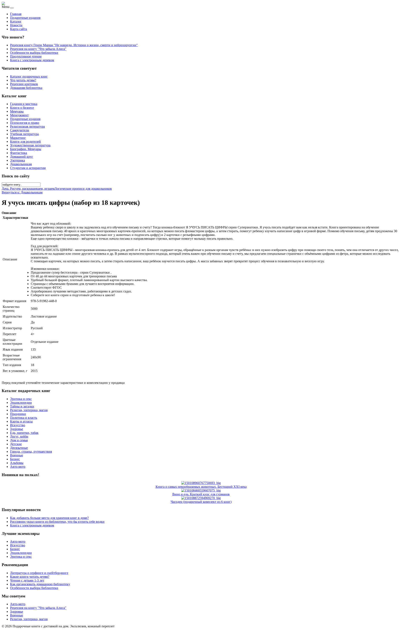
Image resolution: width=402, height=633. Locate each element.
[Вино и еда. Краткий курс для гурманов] (201, 490)
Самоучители (19, 130)
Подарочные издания (25, 17)
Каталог (16, 21)
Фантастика (18, 153)
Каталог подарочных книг (29, 76)
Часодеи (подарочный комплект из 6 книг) (201, 502)
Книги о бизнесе (22, 107)
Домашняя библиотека (26, 88)
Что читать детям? (23, 80)
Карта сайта (18, 29)
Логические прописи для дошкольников (83, 188)
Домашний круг (21, 156)
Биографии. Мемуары (25, 149)
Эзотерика (17, 160)
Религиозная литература (27, 126)
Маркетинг (18, 138)
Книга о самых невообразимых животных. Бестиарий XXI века (201, 486)
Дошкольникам (21, 164)
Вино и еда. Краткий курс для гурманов (201, 494)
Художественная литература (30, 145)
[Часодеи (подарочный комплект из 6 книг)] (201, 498)
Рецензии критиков (24, 84)
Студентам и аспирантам (28, 168)
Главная (15, 14)
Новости (16, 25)
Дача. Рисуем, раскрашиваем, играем (28, 188)
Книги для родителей (25, 141)
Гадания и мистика (23, 104)
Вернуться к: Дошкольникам (22, 192)
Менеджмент (19, 115)
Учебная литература (24, 134)
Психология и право (24, 122)
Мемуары (17, 111)
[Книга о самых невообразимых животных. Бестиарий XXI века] (201, 483)
